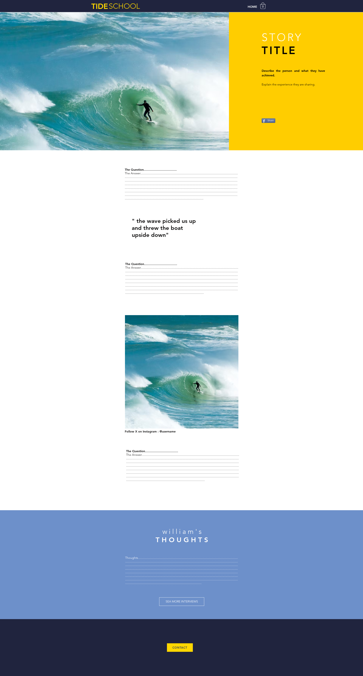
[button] (263, 5)
